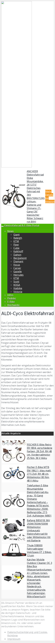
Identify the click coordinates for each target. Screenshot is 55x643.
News (10, 231)
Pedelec (11, 298)
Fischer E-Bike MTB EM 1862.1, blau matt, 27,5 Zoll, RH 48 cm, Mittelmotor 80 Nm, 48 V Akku (39, 473)
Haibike (17, 288)
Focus (16, 264)
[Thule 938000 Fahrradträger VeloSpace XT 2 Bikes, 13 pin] (14, 555)
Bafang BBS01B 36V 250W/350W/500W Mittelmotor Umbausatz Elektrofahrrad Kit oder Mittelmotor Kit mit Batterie (38, 530)
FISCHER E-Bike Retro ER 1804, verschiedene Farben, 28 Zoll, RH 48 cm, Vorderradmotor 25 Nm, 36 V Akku (39, 451)
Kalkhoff (18, 251)
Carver (17, 268)
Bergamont (20, 258)
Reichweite (13, 305)
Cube (16, 248)
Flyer (16, 244)
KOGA (16, 285)
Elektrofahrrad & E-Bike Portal (21, 225)
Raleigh (17, 238)
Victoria (17, 291)
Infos (10, 295)
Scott (16, 281)
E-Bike (11, 301)
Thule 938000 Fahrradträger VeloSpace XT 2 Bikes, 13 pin (39, 550)
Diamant (18, 261)
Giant (16, 234)
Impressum (13, 639)
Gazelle (17, 271)
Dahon (17, 254)
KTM (16, 241)
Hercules (18, 275)
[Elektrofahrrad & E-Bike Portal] (16, 167)
